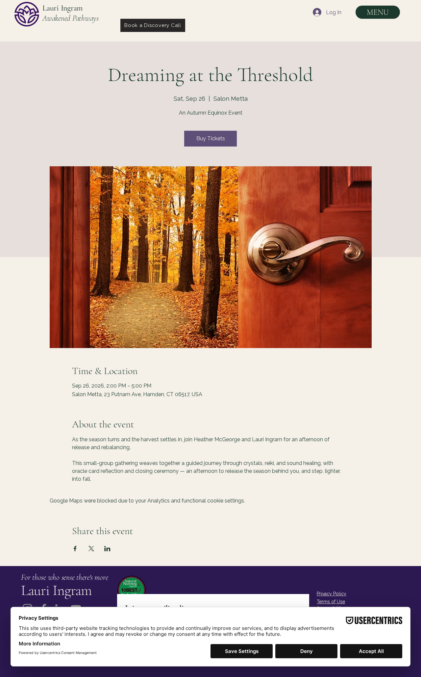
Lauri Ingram (62, 8)
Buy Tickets (210, 138)
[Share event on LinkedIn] (107, 548)
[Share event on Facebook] (75, 548)
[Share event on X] (91, 548)
